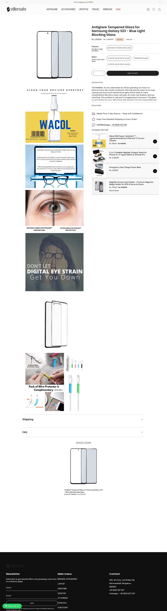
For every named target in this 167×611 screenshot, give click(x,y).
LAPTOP (61, 584)
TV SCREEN (63, 598)
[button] (52, 9)
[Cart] (159, 9)
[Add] (155, 141)
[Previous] (7, 2)
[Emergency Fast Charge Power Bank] (99, 170)
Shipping (27, 419)
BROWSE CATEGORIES (67, 579)
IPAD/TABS (62, 588)
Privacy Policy (46, 608)
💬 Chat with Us (12, 606)
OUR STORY (63, 607)
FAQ (24, 432)
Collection (62, 603)
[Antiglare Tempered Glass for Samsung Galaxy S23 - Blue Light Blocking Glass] (83, 466)
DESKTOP (62, 593)
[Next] (160, 2)
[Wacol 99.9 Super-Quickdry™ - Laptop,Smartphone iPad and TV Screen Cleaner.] (99, 140)
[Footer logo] (15, 566)
